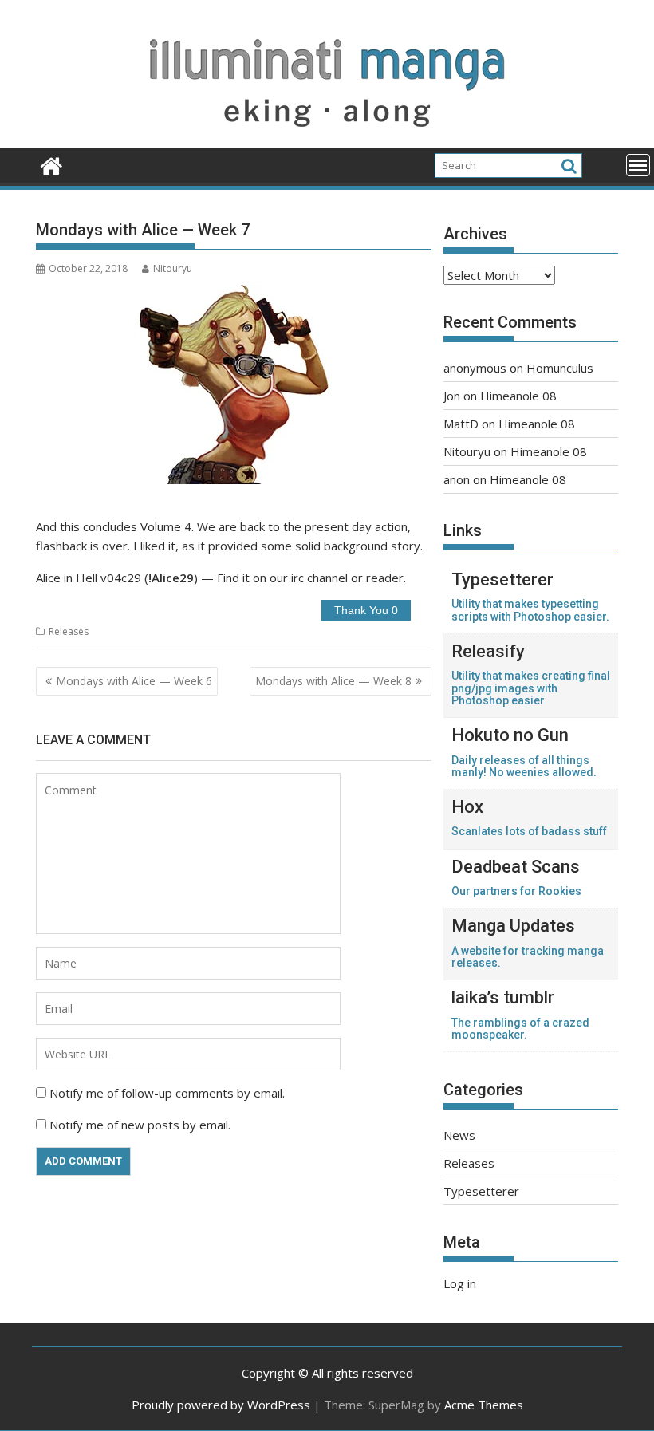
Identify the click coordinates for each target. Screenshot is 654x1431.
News (459, 1135)
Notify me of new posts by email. (139, 1125)
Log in (459, 1283)
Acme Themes (483, 1405)
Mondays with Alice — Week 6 (134, 680)
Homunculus (559, 368)
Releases (69, 631)
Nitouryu (172, 268)
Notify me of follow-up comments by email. (167, 1093)
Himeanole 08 (518, 396)
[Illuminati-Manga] (327, 138)
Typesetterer (481, 1191)
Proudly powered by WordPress (221, 1405)
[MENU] (638, 165)
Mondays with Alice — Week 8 (333, 680)
